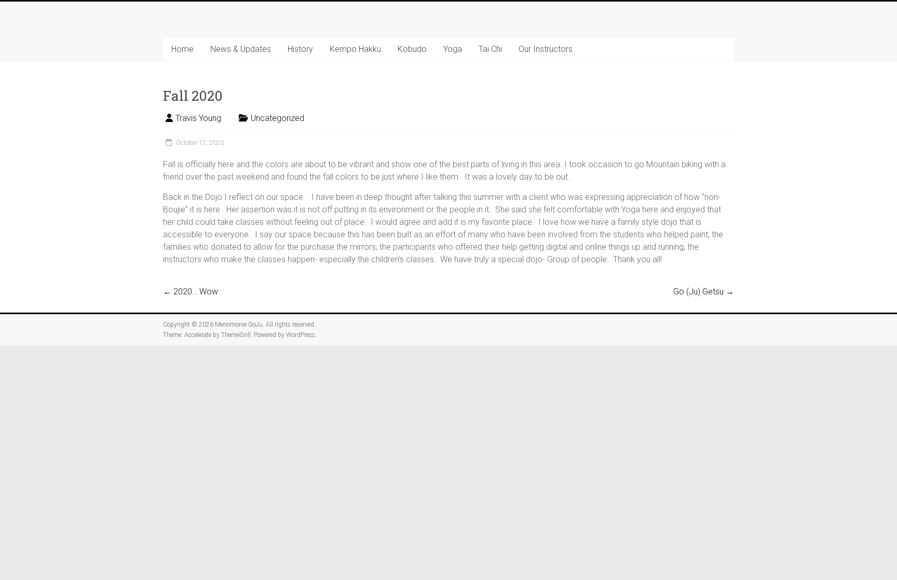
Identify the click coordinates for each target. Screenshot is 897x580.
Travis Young (198, 118)
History (300, 49)
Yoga (452, 49)
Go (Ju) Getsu (703, 291)
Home (182, 49)
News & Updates (240, 49)
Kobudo (412, 49)
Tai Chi (490, 49)
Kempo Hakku (355, 49)
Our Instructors (546, 49)
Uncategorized (277, 118)
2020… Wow (190, 291)
